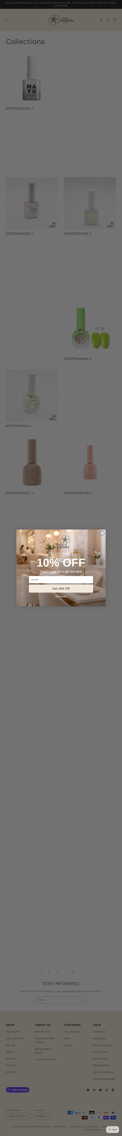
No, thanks (61, 596)
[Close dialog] (102, 533)
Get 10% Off (61, 588)
